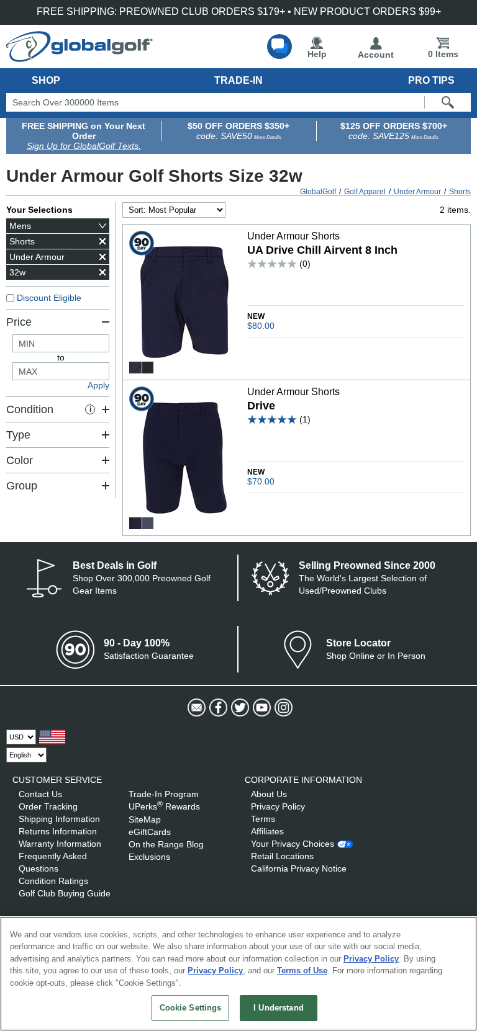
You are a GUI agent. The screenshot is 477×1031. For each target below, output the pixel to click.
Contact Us (40, 794)
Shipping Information (59, 819)
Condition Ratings (53, 881)
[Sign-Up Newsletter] (195, 707)
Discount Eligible (49, 298)
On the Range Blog (166, 844)
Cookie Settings (191, 1007)
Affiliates (267, 831)
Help (317, 54)
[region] (238, 973)
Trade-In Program (164, 794)
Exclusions (149, 857)
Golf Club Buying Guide (65, 893)
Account (376, 55)
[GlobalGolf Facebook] (217, 707)
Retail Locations (282, 856)
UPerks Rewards (164, 806)
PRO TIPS (431, 80)
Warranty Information (60, 844)
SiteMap (145, 819)
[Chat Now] (279, 46)
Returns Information (58, 831)
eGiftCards (150, 832)
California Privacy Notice (299, 868)
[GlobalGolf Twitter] (239, 707)
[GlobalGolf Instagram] (282, 707)
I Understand (278, 1007)
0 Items (443, 54)
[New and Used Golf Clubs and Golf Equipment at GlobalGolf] (79, 57)
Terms (263, 819)
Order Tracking (48, 806)
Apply (98, 385)
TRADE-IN (238, 80)
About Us (269, 794)
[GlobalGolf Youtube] (260, 707)
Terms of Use (302, 970)
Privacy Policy (278, 806)
